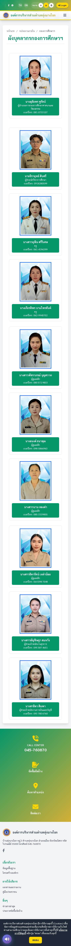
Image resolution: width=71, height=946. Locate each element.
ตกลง (35, 940)
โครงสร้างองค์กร (10, 872)
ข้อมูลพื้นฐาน (9, 868)
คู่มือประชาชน (10, 891)
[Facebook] (8, 5)
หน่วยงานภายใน (27, 30)
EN (26, 5)
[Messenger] (12, 5)
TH (20, 5)
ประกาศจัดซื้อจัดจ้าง (12, 910)
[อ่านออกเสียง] (7, 939)
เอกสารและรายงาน (12, 887)
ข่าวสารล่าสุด (9, 906)
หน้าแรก (11, 30)
